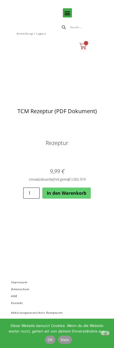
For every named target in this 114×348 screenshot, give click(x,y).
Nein (65, 339)
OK (50, 339)
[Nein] (105, 333)
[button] (67, 12)
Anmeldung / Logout (31, 33)
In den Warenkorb (66, 193)
